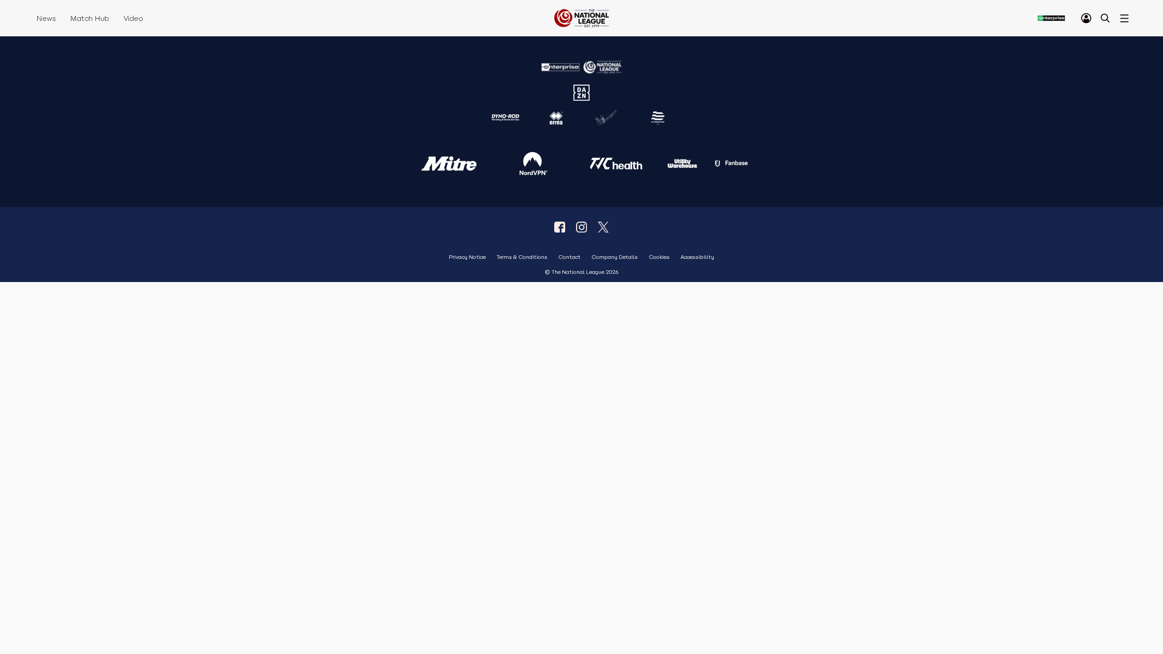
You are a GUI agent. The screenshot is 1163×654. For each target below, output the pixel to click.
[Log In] (1086, 18)
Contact (569, 257)
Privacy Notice (467, 257)
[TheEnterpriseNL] (559, 227)
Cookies (659, 257)
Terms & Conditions (522, 257)
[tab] (1086, 18)
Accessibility (697, 257)
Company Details (614, 257)
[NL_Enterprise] (603, 227)
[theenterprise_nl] (581, 227)
